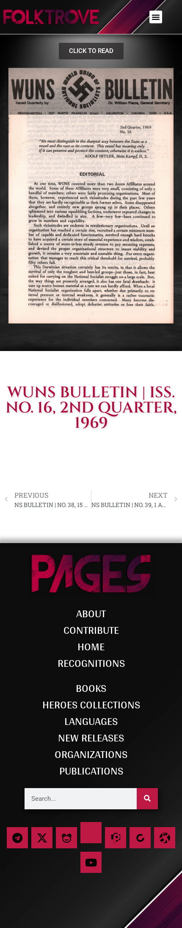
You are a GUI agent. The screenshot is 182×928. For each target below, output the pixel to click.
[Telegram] (17, 837)
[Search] (147, 798)
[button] (155, 17)
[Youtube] (91, 862)
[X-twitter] (41, 837)
